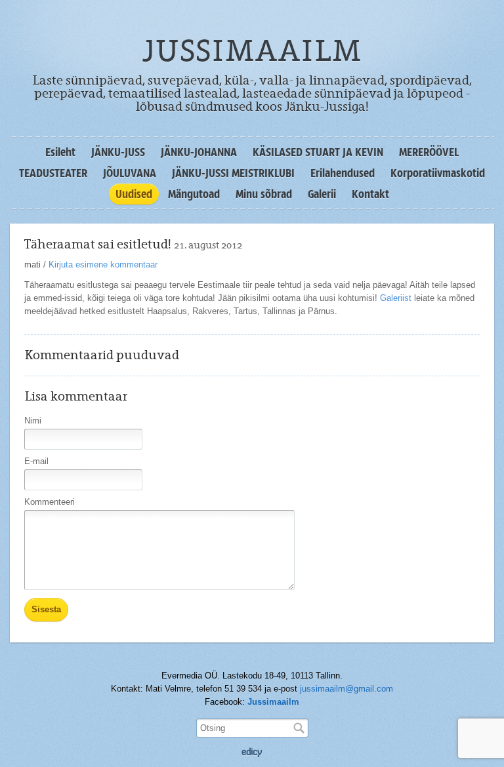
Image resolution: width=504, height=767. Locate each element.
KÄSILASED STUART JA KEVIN (318, 152)
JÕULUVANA (129, 173)
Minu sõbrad (264, 194)
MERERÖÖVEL (429, 152)
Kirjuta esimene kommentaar (103, 264)
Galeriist (395, 298)
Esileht (60, 152)
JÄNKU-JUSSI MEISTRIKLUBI (233, 173)
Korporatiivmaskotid (437, 173)
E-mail (36, 461)
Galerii (322, 194)
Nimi (32, 420)
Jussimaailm (273, 702)
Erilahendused (342, 173)
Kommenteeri (49, 502)
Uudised (134, 194)
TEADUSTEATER (53, 173)
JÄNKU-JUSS (118, 152)
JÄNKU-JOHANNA (199, 152)
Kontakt (370, 194)
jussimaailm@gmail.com (346, 689)
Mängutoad (194, 194)
